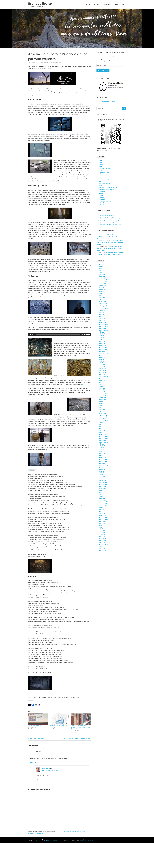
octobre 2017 (102, 463)
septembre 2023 (103, 330)
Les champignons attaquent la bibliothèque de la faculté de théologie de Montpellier (80, 727)
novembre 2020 (103, 395)
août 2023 (101, 332)
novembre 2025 (103, 282)
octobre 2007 (102, 534)
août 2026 (101, 264)
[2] (83, 384)
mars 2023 (102, 341)
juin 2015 (101, 509)
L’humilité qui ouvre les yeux (107, 215)
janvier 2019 (102, 434)
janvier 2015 (102, 515)
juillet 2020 (102, 401)
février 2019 (102, 432)
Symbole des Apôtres (105, 201)
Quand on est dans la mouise (107, 217)
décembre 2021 (103, 370)
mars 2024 (102, 318)
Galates (101, 174)
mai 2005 (101, 546)
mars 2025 (102, 297)
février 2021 (102, 390)
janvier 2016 (102, 500)
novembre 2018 (103, 438)
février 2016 (102, 498)
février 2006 (102, 542)
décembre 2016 (103, 482)
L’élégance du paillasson (34, 725)
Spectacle (101, 197)
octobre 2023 (102, 328)
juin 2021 (101, 382)
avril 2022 (101, 363)
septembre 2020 (103, 399)
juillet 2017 (102, 469)
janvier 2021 (102, 392)
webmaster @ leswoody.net (86, 840)
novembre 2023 (103, 326)
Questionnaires (103, 193)
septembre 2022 (103, 353)
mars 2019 (102, 430)
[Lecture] (30, 334)
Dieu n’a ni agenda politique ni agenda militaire (76, 738)
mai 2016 (101, 494)
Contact (30, 839)
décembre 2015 (103, 502)
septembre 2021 (103, 376)
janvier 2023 (102, 345)
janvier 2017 (102, 480)
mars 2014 (102, 531)
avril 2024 (101, 316)
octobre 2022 (102, 351)
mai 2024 (101, 314)
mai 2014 (101, 527)
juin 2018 (101, 448)
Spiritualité (102, 199)
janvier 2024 (102, 322)
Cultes (96, 4)
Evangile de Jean (104, 172)
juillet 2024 (102, 311)
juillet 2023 (102, 334)
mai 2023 (101, 338)
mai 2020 (101, 405)
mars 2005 (102, 548)
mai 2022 (101, 361)
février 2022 (102, 367)
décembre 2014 (103, 517)
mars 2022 (102, 365)
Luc (100, 181)
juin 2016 (101, 492)
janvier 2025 (102, 301)
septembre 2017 (103, 465)
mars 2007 (102, 536)
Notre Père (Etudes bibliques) (107, 189)
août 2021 (101, 378)
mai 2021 (101, 384)
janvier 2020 (102, 413)
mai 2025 (101, 293)
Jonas (100, 176)
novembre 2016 (103, 484)
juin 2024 (101, 312)
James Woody (44, 62)
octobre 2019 (102, 419)
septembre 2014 (103, 523)
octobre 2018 (102, 440)
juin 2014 (101, 525)
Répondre (33, 762)
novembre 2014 (103, 519)
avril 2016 (101, 496)
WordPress (48, 840)
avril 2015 (101, 511)
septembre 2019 (103, 421)
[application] (59, 334)
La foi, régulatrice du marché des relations (110, 223)
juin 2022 (101, 359)
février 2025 (102, 299)
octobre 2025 (102, 284)
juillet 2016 (102, 490)
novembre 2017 (103, 461)
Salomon (101, 195)
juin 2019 (101, 424)
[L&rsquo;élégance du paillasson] (38, 719)
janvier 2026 (102, 278)
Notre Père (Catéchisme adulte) (108, 187)
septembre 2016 (103, 488)
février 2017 (102, 478)
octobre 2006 (102, 540)
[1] (72, 317)
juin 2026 (101, 268)
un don (35, 840)
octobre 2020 (102, 397)
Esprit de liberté (40, 3)
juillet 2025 (102, 289)
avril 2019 (101, 428)
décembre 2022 (103, 347)
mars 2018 (102, 453)
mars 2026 (102, 274)
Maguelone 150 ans (104, 183)
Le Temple (102, 178)
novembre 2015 (103, 504)
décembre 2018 (103, 436)
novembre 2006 (103, 538)
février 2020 (102, 411)
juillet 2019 (102, 423)
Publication (102, 191)
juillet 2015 (102, 507)
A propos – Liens (119, 4)
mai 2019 (101, 426)
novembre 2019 (103, 417)
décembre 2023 (103, 324)
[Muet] (85, 334)
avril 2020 (101, 407)
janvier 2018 (102, 457)
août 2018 (101, 444)
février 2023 (102, 343)
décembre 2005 (103, 544)
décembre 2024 (103, 303)
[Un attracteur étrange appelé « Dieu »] (59, 719)
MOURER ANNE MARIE (106, 237)
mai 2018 (101, 450)
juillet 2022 (102, 357)
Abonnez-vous (103, 70)
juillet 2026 (102, 266)
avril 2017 (101, 475)
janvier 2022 (102, 368)
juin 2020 (101, 403)
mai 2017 (101, 473)
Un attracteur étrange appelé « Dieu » (59, 725)
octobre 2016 (102, 486)
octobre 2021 (102, 374)
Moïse (100, 185)
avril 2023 (101, 339)
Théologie (88, 4)
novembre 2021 (103, 372)
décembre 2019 (103, 415)
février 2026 (102, 276)
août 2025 (101, 287)
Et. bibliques (106, 4)
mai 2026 (101, 270)
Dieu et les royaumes (105, 168)
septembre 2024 (103, 309)
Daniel (100, 166)
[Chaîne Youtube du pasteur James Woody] (111, 86)
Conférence (102, 160)
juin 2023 (101, 336)
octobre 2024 (102, 307)
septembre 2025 (103, 285)
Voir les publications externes (107, 101)
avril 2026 (101, 272)
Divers (100, 170)
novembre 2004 (103, 550)
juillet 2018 (102, 446)
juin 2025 (101, 291)
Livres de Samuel (104, 180)
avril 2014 (101, 529)
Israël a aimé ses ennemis (36, 738)
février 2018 (102, 455)
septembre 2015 (103, 506)
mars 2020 (102, 409)
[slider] (88, 334)
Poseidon (55, 840)
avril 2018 (101, 451)
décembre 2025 (103, 280)
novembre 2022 (103, 349)
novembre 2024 (103, 305)
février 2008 (102, 533)
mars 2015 (102, 513)
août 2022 (101, 355)
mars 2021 (102, 388)
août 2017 (101, 467)
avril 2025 (101, 295)
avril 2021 (101, 386)
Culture (52, 62)
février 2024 (102, 320)
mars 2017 (102, 477)
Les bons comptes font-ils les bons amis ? (110, 224)
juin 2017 (101, 471)
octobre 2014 (102, 521)
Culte (100, 162)
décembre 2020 (103, 394)
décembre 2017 (103, 459)
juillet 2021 (102, 380)
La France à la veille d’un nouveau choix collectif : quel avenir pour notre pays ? (111, 242)
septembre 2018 (103, 442)
